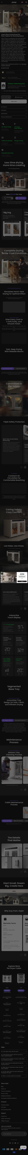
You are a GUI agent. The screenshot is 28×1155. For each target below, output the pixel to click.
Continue (22, 581)
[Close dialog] (26, 572)
